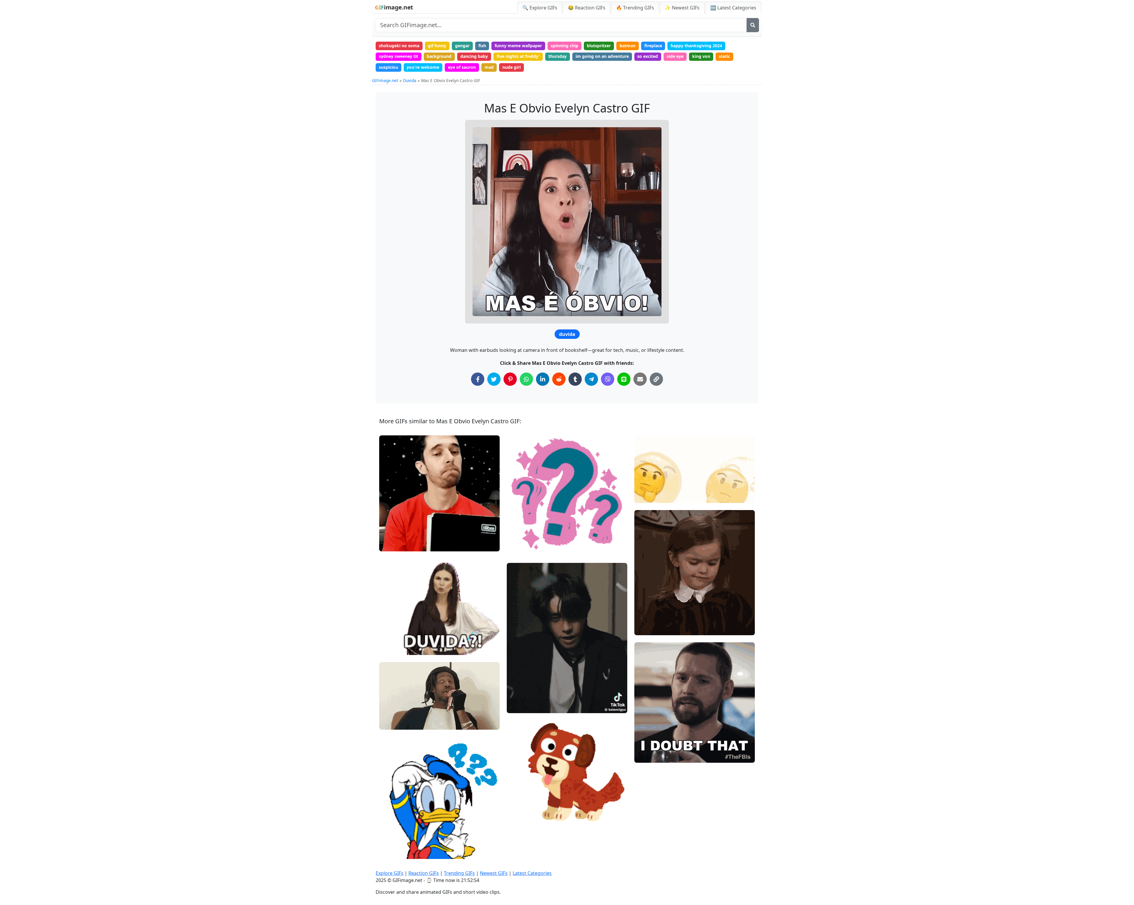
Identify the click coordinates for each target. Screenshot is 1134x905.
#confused (522, 549)
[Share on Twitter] (494, 379)
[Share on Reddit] (559, 379)
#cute (389, 852)
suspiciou (388, 67)
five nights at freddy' (518, 56)
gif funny (437, 45)
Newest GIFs (494, 873)
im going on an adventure (602, 56)
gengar (462, 45)
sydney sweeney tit (398, 56)
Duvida (409, 80)
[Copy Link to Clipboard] (656, 379)
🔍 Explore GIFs (539, 7)
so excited (647, 56)
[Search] (753, 25)
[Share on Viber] (607, 379)
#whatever (394, 723)
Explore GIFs (389, 873)
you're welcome (423, 67)
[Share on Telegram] (591, 379)
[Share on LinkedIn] (542, 379)
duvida (567, 334)
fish (482, 45)
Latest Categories (532, 873)
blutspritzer (599, 45)
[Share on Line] (623, 379)
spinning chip (564, 45)
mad (489, 67)
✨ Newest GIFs (682, 7)
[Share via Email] (640, 379)
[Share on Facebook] (477, 379)
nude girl (511, 67)
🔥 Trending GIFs (635, 7)
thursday (557, 56)
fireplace (653, 45)
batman (628, 45)
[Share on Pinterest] (510, 379)
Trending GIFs (459, 873)
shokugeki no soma (399, 45)
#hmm (390, 544)
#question (521, 529)
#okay (390, 534)
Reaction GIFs (423, 873)
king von (701, 56)
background (439, 56)
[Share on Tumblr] (575, 379)
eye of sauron (462, 67)
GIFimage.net (385, 80)
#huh (517, 539)
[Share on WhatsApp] (526, 379)
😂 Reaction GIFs (586, 7)
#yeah (645, 628)
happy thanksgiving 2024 (696, 45)
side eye (675, 56)
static (724, 56)
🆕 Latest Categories (733, 7)
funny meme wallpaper (518, 45)
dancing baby (474, 56)
